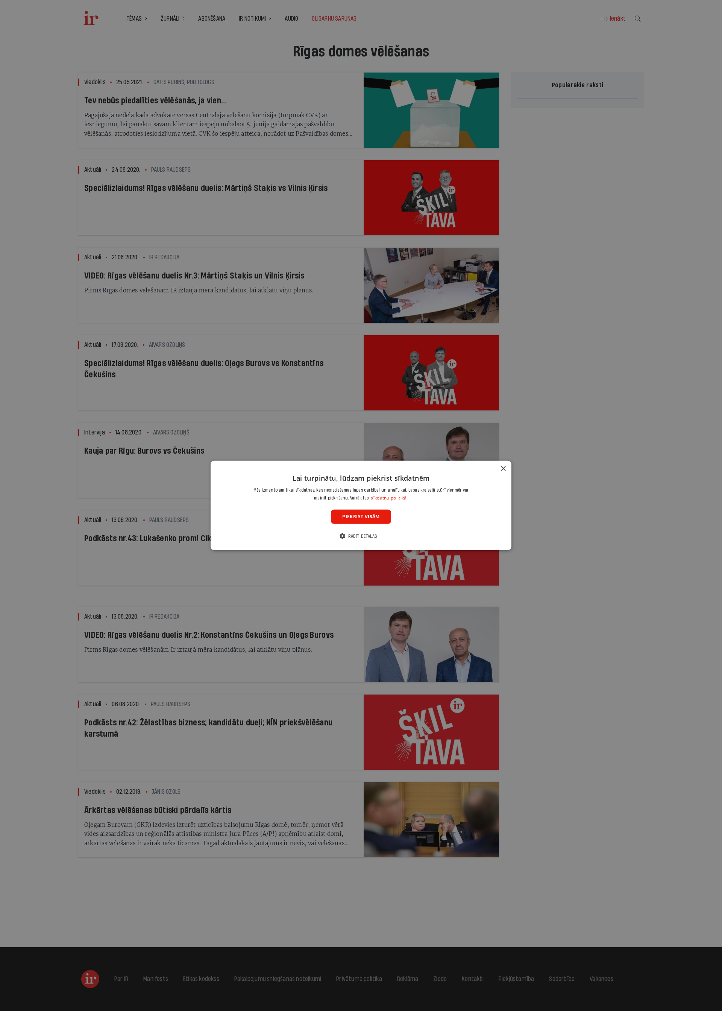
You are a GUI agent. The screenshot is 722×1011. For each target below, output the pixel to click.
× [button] (503, 469)
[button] (361, 536)
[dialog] (361, 505)
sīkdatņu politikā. (389, 498)
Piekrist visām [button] (361, 516)
